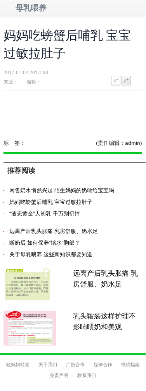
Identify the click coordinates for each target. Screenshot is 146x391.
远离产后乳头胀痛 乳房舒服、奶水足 (53, 231)
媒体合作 (103, 364)
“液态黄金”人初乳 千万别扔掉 (44, 213)
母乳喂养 (31, 7)
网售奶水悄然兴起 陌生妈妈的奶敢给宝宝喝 (61, 190)
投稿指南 (130, 364)
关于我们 (47, 364)
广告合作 (75, 364)
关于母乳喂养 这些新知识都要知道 (50, 254)
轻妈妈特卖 (18, 364)
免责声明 (59, 375)
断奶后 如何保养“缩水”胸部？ (44, 243)
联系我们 (86, 375)
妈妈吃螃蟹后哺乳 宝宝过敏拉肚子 (50, 202)
